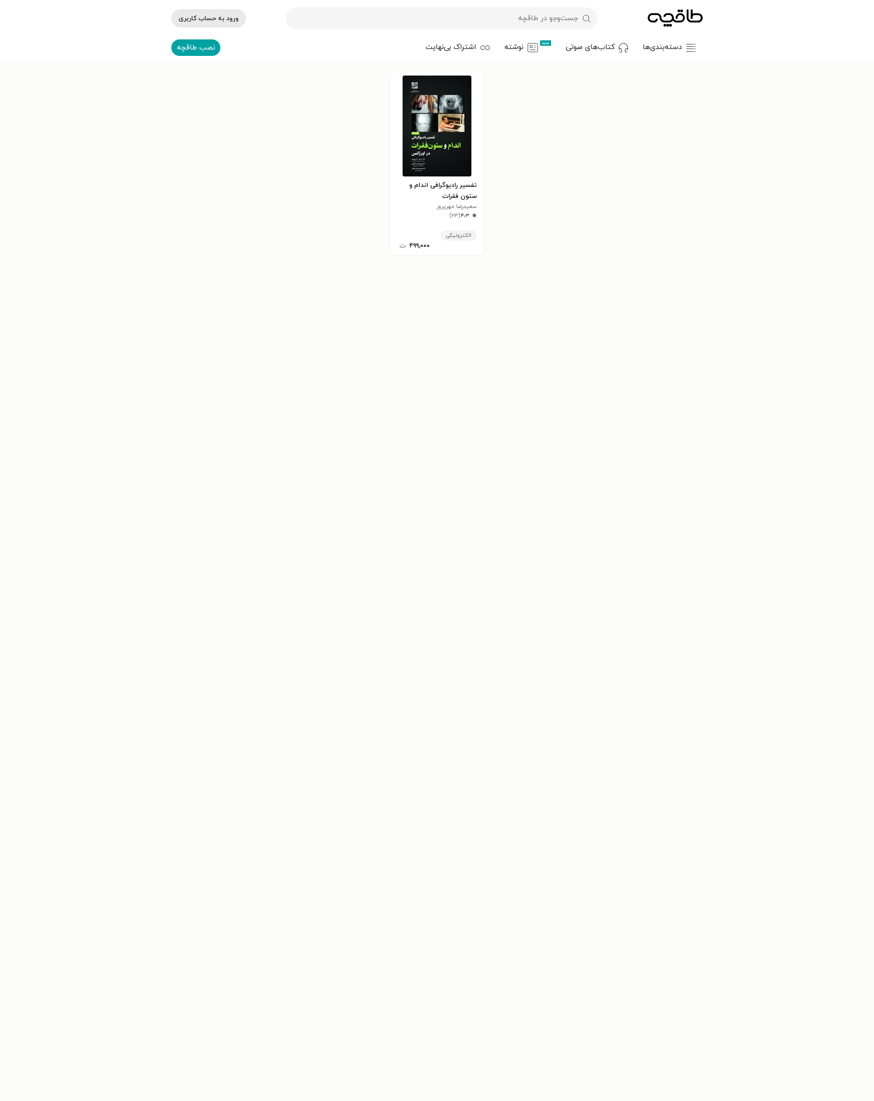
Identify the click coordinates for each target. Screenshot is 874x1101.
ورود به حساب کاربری (209, 18)
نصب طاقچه (196, 48)
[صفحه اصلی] (675, 18)
